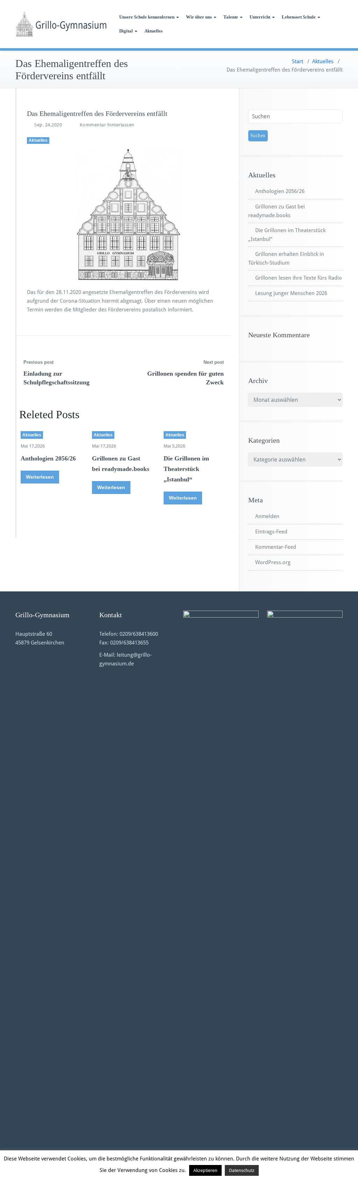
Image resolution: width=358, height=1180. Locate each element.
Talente (230, 17)
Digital (126, 31)
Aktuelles (153, 31)
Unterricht (260, 17)
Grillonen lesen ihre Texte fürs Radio (298, 278)
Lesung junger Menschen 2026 (291, 293)
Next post (213, 362)
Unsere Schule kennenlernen (146, 17)
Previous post (38, 362)
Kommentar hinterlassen (107, 124)
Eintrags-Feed (271, 532)
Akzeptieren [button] (205, 1170)
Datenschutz (242, 1170)
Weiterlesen (40, 477)
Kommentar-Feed (275, 547)
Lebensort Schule (299, 17)
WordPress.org (273, 562)
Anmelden (267, 516)
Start (297, 61)
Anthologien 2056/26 (48, 458)
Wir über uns (199, 17)
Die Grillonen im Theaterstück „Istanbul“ (186, 469)
